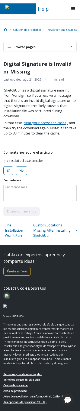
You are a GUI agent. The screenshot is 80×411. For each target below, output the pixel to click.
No (21, 170)
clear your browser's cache (45, 123)
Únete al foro (17, 271)
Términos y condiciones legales (22, 374)
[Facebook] (6, 295)
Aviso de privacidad (15, 391)
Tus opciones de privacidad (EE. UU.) (25, 402)
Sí (8, 170)
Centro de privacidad (15, 385)
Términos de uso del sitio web (21, 380)
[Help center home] (5, 30)
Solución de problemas (27, 30)
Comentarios (12, 180)
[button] (68, 400)
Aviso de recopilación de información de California (33, 396)
